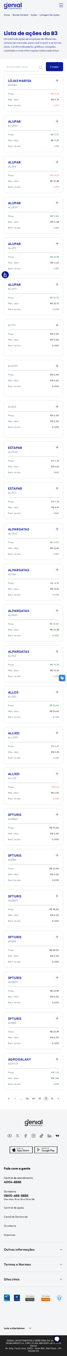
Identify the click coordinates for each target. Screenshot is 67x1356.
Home (7, 14)
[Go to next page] (58, 1098)
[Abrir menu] (61, 5)
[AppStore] (21, 1149)
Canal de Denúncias (16, 1216)
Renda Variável (20, 14)
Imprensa (9, 1234)
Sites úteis (12, 1279)
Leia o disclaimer (14, 1328)
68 (27, 1098)
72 (52, 1098)
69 (33, 1098)
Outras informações (19, 1249)
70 (39, 1098)
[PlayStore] (45, 1149)
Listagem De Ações (49, 14)
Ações (33, 14)
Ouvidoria (10, 1225)
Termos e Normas (17, 1264)
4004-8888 (12, 1182)
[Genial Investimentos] (13, 6)
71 (46, 1098)
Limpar (54, 66)
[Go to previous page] (8, 1098)
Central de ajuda (14, 1207)
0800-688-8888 (16, 1196)
